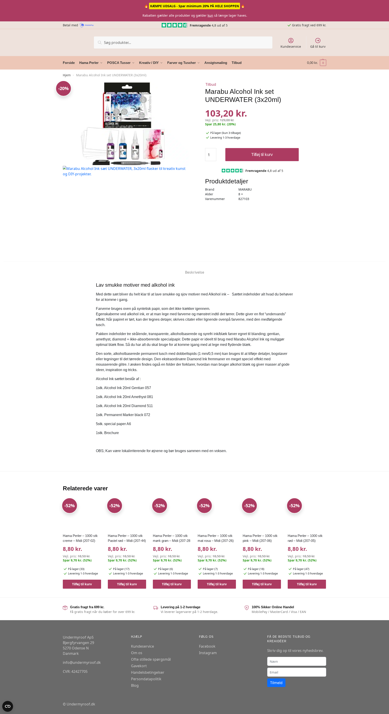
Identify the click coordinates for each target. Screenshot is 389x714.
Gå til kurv (318, 46)
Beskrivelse (194, 272)
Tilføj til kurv (262, 154)
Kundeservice (290, 46)
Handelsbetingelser (147, 672)
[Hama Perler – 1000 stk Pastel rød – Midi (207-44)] (127, 515)
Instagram (208, 652)
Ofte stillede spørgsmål (151, 659)
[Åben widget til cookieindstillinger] (7, 706)
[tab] (194, 268)
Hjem (67, 75)
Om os (136, 652)
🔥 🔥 (194, 6)
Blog (135, 685)
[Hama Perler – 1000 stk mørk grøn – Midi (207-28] (172, 515)
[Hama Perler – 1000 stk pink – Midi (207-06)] (262, 515)
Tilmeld (276, 682)
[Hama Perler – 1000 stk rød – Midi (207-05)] (307, 515)
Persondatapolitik (146, 678)
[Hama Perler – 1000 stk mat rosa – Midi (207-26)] (217, 515)
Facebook (207, 646)
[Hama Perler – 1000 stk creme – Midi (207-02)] (82, 515)
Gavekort (139, 665)
